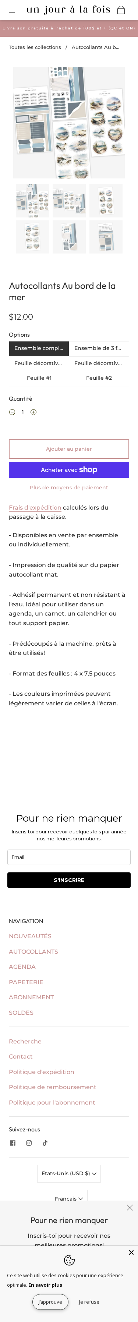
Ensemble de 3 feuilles (101, 348)
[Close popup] (130, 1209)
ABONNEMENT (31, 997)
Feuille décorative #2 (101, 363)
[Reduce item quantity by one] (12, 413)
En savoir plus (45, 1285)
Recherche (25, 1041)
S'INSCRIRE (69, 880)
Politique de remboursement (52, 1087)
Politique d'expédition (41, 1071)
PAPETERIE (26, 982)
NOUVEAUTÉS (30, 936)
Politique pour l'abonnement (52, 1102)
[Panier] (121, 10)
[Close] (131, 1252)
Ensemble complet (39, 348)
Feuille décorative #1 (41, 363)
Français (66, 1198)
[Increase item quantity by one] (33, 413)
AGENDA (22, 966)
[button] (24, 124)
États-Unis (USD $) (67, 1173)
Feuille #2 (99, 378)
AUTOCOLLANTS (33, 951)
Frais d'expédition (35, 507)
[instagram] (29, 1143)
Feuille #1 (39, 378)
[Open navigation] (17, 10)
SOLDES (21, 1012)
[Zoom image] (69, 124)
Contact (21, 1056)
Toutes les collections (35, 47)
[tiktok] (45, 1143)
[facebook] (12, 1143)
